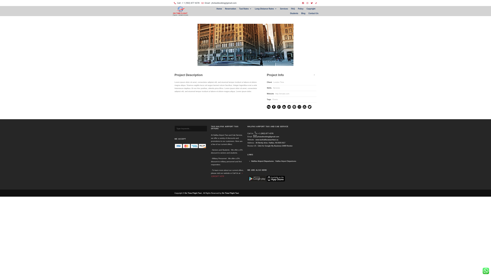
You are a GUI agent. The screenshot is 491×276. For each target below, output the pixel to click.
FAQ (293, 9)
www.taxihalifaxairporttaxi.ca (266, 140)
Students (294, 13)
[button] (245, 9)
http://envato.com (282, 94)
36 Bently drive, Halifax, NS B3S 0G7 (270, 143)
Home (219, 9)
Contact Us (313, 13)
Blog (303, 13)
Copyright (310, 9)
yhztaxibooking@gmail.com (268, 137)
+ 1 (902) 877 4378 (265, 133)
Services (284, 9)
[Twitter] (312, 3)
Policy (300, 9)
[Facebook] (303, 3)
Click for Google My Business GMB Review (275, 146)
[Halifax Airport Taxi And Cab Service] (316, 3)
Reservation (230, 9)
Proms (275, 99)
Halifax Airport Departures (285, 161)
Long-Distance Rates (264, 9)
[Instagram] (307, 3)
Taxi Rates (244, 9)
